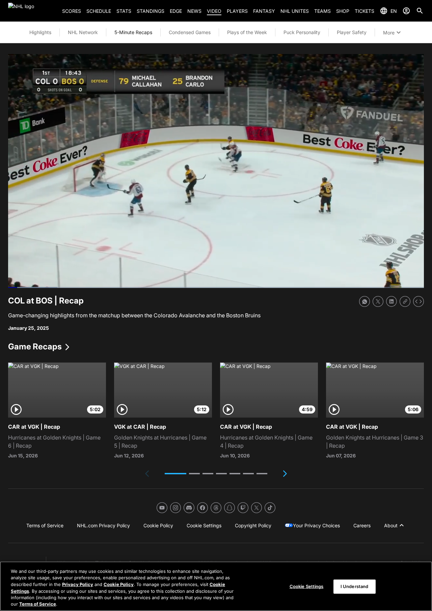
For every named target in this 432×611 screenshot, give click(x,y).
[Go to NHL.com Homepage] (32, 11)
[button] (175, 473)
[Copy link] (405, 301)
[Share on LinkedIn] (391, 301)
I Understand (355, 586)
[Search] (420, 11)
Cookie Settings (307, 586)
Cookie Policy (119, 584)
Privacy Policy (77, 584)
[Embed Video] (418, 301)
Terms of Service (37, 604)
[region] (216, 586)
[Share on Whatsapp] (364, 301)
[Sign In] (406, 11)
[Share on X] (378, 301)
